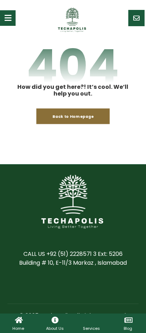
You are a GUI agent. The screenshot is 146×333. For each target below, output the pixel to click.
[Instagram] (94, 285)
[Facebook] (52, 285)
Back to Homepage (73, 116)
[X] (66, 285)
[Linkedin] (80, 285)
